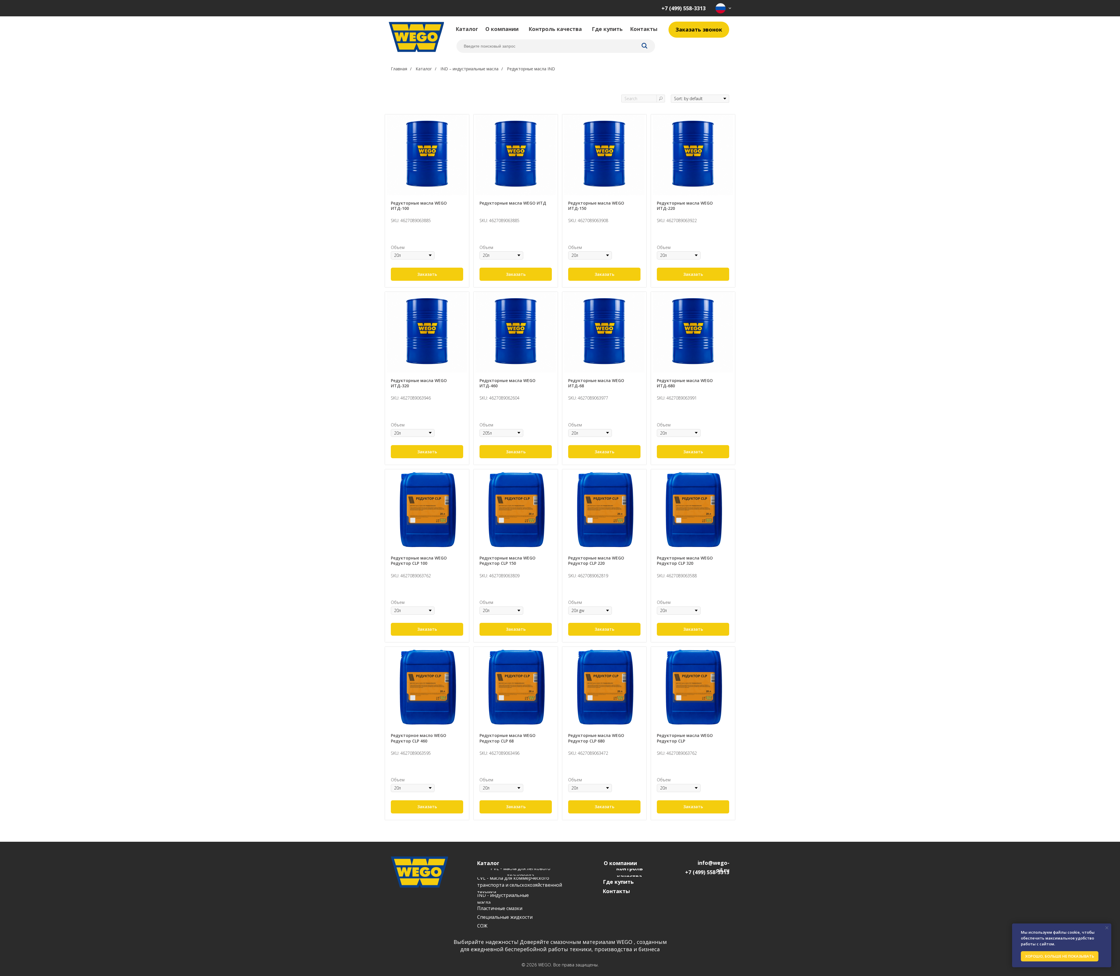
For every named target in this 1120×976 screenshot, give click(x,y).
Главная (399, 69)
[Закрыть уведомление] (1107, 928)
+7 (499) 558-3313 (684, 8)
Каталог (424, 69)
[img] (723, 8)
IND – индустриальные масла (469, 69)
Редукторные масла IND (531, 69)
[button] (698, 30)
